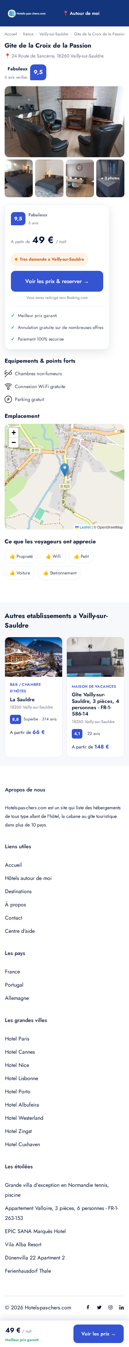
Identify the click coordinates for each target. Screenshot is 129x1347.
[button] (65, 470)
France (12, 971)
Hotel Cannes (20, 1052)
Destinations (18, 891)
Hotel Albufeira (22, 1105)
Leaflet (85, 526)
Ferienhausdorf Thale (28, 1271)
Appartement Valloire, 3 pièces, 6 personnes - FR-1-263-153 (61, 1213)
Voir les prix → (98, 1333)
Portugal (14, 985)
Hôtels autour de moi (28, 878)
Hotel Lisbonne (21, 1078)
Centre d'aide (20, 931)
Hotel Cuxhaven (22, 1144)
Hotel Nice (17, 1065)
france (28, 34)
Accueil (11, 34)
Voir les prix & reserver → (57, 281)
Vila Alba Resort (23, 1244)
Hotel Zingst (18, 1131)
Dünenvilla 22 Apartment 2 (35, 1257)
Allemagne (17, 998)
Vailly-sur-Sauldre (53, 34)
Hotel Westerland (24, 1118)
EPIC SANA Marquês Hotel (35, 1231)
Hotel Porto (17, 1091)
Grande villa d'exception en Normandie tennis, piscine (57, 1190)
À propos (15, 904)
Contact (13, 918)
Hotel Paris (17, 1038)
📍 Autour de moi (81, 13)
